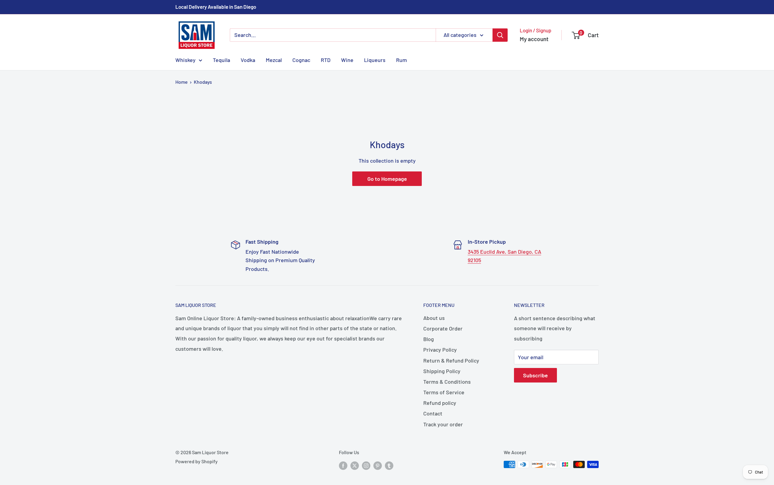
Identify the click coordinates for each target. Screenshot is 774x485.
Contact (432, 413)
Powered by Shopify (196, 461)
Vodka (248, 59)
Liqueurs (374, 59)
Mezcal (274, 59)
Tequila (221, 59)
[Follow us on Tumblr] (389, 465)
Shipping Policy (441, 371)
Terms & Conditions (447, 381)
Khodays (203, 82)
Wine (347, 59)
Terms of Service (443, 392)
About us (434, 317)
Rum (401, 59)
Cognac (301, 59)
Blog (428, 339)
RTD (325, 59)
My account (534, 38)
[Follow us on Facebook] (343, 465)
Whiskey (185, 59)
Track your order (443, 424)
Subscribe (535, 375)
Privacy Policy (440, 349)
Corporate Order (443, 328)
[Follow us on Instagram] (366, 465)
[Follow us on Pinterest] (377, 465)
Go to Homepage (387, 178)
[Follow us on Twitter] (354, 465)
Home (181, 82)
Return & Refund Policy (451, 360)
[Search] (500, 35)
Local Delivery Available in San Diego (215, 7)
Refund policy (439, 402)
